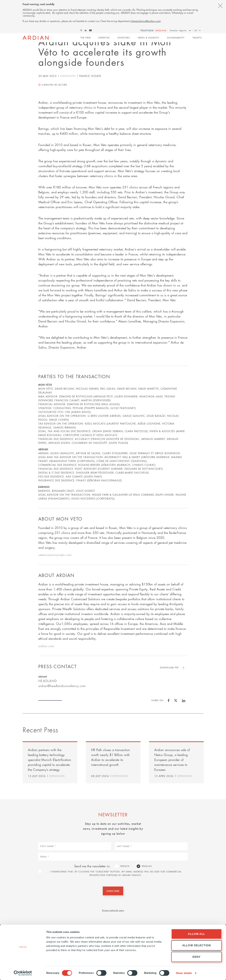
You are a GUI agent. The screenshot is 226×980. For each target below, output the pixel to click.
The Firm (85, 37)
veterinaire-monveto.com (55, 555)
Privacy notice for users (113, 910)
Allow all (196, 933)
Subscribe (112, 891)
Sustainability (176, 37)
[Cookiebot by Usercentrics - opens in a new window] (22, 973)
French (124, 866)
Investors (123, 37)
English (147, 866)
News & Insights (148, 37)
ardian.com (46, 646)
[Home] (36, 38)
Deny (196, 956)
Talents (197, 37)
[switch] (101, 973)
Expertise (104, 37)
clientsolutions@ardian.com (145, 21)
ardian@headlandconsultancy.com (62, 686)
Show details (184, 973)
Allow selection (196, 945)
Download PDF (169, 667)
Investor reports (178, 30)
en (196, 30)
